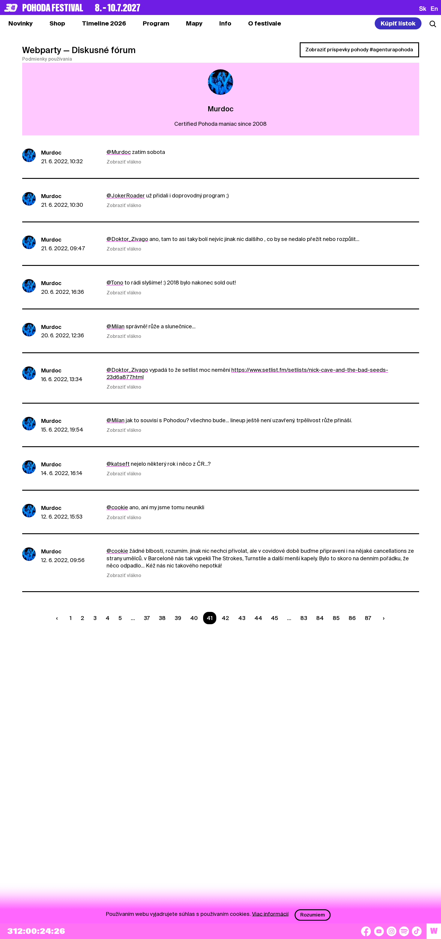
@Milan (115, 326)
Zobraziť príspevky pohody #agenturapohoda (359, 50)
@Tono (114, 282)
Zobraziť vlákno (123, 162)
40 (194, 618)
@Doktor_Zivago (127, 239)
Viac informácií (270, 913)
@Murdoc (118, 152)
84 (320, 618)
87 (368, 618)
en (434, 8)
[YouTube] (379, 931)
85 (336, 618)
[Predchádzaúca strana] (58, 618)
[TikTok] (417, 931)
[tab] (57, 23)
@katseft (118, 464)
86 (352, 618)
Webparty (41, 50)
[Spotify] (404, 931)
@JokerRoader (125, 195)
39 (178, 618)
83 (303, 618)
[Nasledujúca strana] (382, 618)
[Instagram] (391, 931)
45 (274, 618)
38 (162, 618)
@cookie (117, 507)
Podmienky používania (47, 59)
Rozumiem (312, 915)
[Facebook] (366, 931)
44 (258, 618)
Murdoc (51, 152)
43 (241, 618)
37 (147, 618)
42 (225, 618)
